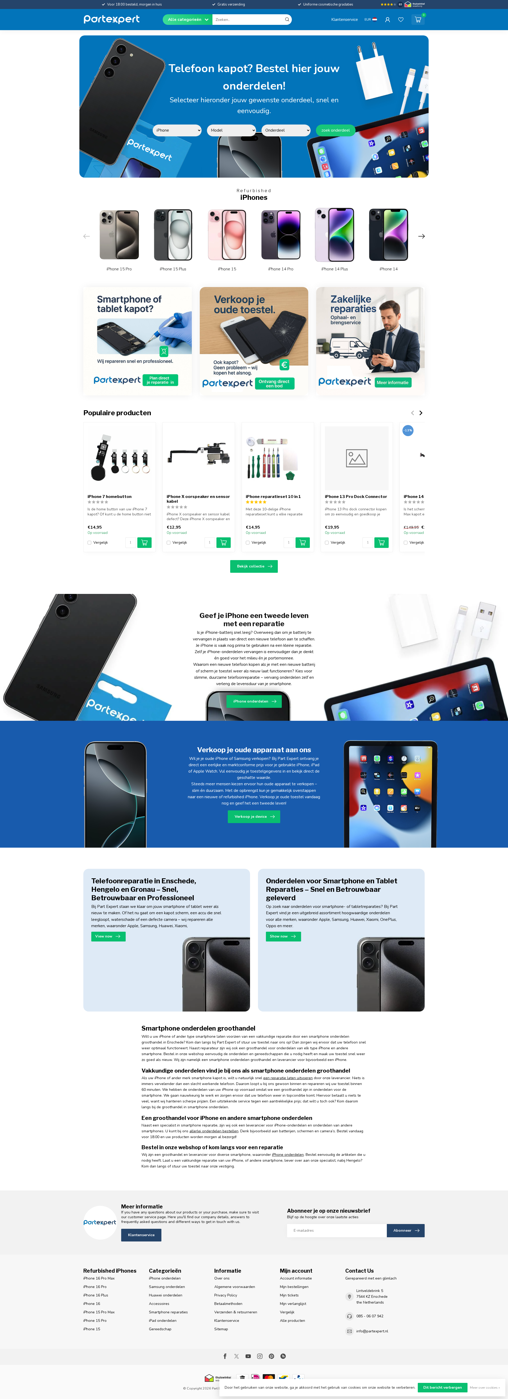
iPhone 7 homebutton (109, 496)
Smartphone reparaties (168, 1312)
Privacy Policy (225, 1295)
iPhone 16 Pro (95, 1286)
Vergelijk (100, 542)
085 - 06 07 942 (369, 1316)
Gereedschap (160, 1329)
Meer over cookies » (485, 1387)
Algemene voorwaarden (234, 1286)
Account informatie (296, 1278)
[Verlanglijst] (400, 19)
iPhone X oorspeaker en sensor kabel (198, 499)
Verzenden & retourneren (235, 1312)
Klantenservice (344, 19)
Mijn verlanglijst (293, 1303)
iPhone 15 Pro (95, 1320)
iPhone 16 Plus (95, 1295)
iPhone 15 (91, 1329)
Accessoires (159, 1303)
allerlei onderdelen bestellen (213, 1131)
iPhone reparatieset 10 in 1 (273, 496)
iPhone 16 (91, 1303)
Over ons (222, 1278)
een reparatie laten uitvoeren (288, 1078)
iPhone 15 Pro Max (99, 1312)
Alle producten (292, 1320)
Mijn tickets (289, 1295)
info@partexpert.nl (372, 1331)
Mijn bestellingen (294, 1286)
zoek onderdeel (335, 130)
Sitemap (221, 1329)
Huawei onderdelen (165, 1295)
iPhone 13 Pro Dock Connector (356, 496)
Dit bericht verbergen (442, 1387)
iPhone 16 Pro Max (99, 1278)
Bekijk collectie (250, 566)
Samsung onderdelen (167, 1286)
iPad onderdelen (162, 1320)
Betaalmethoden (228, 1303)
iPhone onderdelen (288, 1154)
